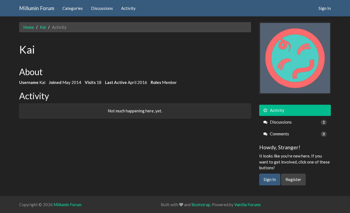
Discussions (102, 8)
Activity (128, 8)
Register (293, 179)
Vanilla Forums (247, 204)
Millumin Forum (36, 8)
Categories (72, 8)
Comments (297, 133)
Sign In (325, 8)
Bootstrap (200, 204)
